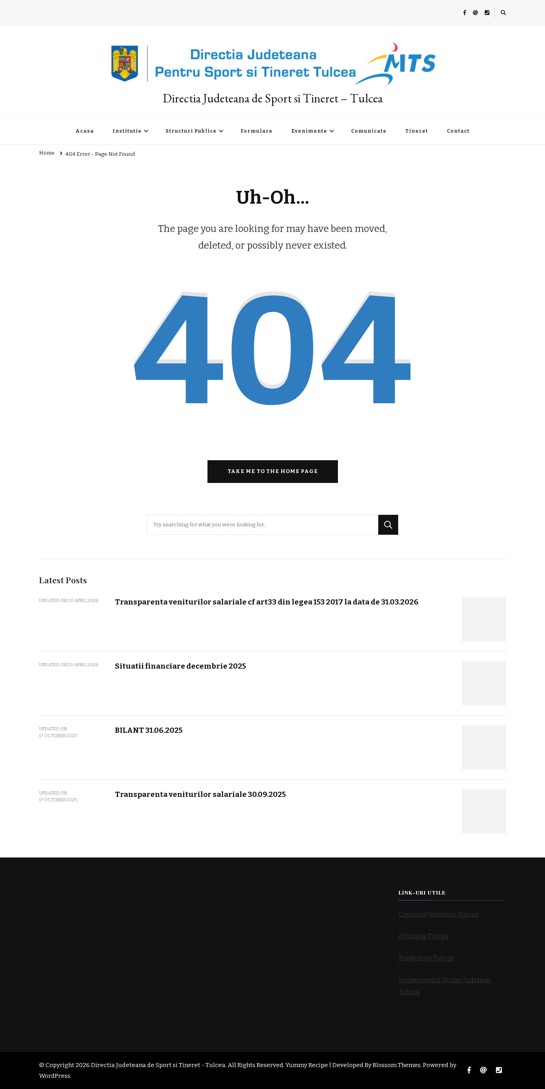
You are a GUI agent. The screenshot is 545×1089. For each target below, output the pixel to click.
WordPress (54, 1075)
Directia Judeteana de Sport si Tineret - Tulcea (158, 1065)
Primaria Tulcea (424, 936)
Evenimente (309, 131)
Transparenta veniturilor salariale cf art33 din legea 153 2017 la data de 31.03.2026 (267, 601)
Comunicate (369, 131)
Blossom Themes (397, 1065)
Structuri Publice (191, 131)
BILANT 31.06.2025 (149, 730)
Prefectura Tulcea (426, 958)
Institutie (127, 131)
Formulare (256, 131)
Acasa (84, 131)
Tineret (416, 131)
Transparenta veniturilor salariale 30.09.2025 (200, 794)
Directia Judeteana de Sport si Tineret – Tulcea (273, 98)
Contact (458, 131)
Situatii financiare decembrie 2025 (180, 666)
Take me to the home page (272, 471)
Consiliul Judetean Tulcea (438, 914)
